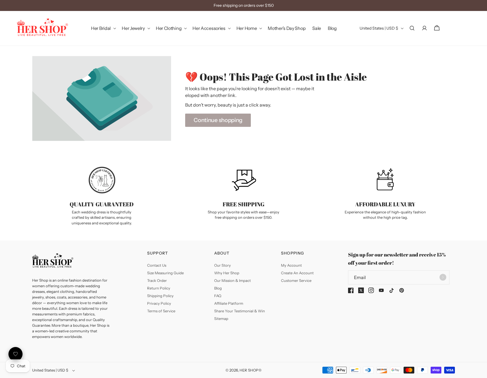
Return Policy (158, 288)
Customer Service (296, 280)
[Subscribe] (443, 277)
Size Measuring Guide (165, 273)
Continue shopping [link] (218, 120)
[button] (103, 28)
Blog (218, 288)
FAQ (217, 295)
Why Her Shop (226, 273)
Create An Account (297, 273)
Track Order (157, 280)
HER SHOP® (251, 370)
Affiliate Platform (228, 303)
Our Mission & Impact (232, 280)
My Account (291, 265)
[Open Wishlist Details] (15, 354)
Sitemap (221, 318)
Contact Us (156, 265)
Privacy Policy (159, 303)
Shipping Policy (160, 295)
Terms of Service (161, 311)
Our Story (222, 265)
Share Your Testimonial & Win (239, 311)
